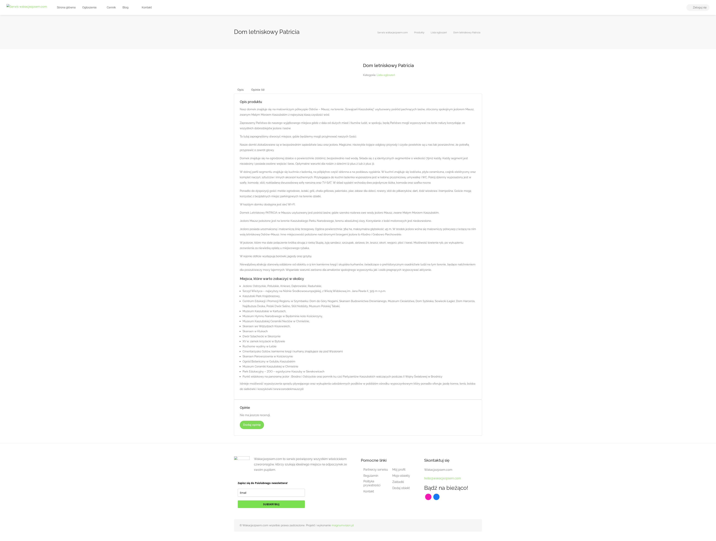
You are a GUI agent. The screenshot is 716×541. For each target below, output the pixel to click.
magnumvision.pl (343, 525)
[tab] (240, 90)
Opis (240, 89)
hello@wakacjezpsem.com (442, 478)
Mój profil (398, 469)
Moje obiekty (401, 475)
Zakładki (398, 482)
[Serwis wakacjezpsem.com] (27, 6)
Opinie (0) (257, 89)
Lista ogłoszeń (386, 75)
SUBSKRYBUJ (271, 504)
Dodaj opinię (252, 424)
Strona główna (66, 7)
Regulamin (370, 475)
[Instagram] (428, 497)
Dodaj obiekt (401, 488)
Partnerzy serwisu (375, 469)
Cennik (111, 7)
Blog (125, 7)
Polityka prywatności (371, 483)
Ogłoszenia (89, 7)
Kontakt (146, 7)
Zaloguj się (699, 7)
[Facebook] (436, 497)
